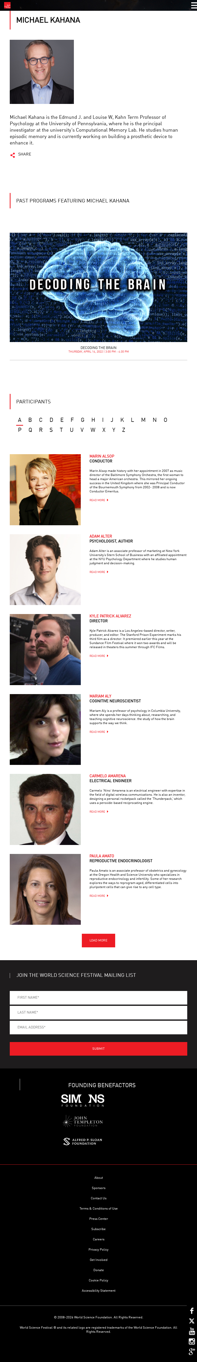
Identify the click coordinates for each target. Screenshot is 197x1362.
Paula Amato (121, 858)
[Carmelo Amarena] (45, 809)
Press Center (98, 1219)
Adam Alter (111, 539)
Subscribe (98, 1229)
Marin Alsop (102, 459)
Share (24, 154)
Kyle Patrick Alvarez (110, 619)
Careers (98, 1239)
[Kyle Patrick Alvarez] (45, 649)
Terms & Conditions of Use (99, 1208)
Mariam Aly (115, 699)
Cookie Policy (98, 1280)
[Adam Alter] (45, 569)
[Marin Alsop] (45, 489)
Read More (97, 500)
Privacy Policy (98, 1249)
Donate (98, 1270)
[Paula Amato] (45, 889)
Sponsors (98, 1188)
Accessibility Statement (98, 1290)
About (98, 1178)
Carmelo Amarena (111, 778)
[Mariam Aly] (45, 729)
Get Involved (98, 1260)
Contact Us (98, 1198)
